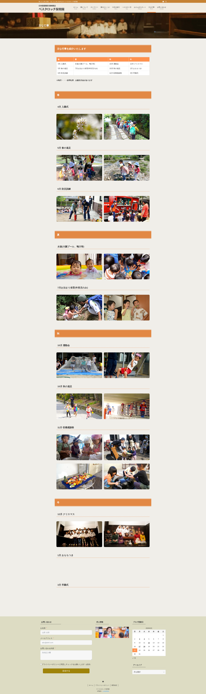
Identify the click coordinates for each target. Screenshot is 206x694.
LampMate (106, 691)
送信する (66, 671)
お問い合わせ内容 (47, 648)
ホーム (91, 685)
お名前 (42, 628)
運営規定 (114, 685)
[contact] (163, 1)
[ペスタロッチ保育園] (51, 8)
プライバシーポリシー (102, 685)
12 (149, 643)
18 (144, 646)
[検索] (166, 1)
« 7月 (134, 658)
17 (139, 646)
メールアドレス (46, 638)
